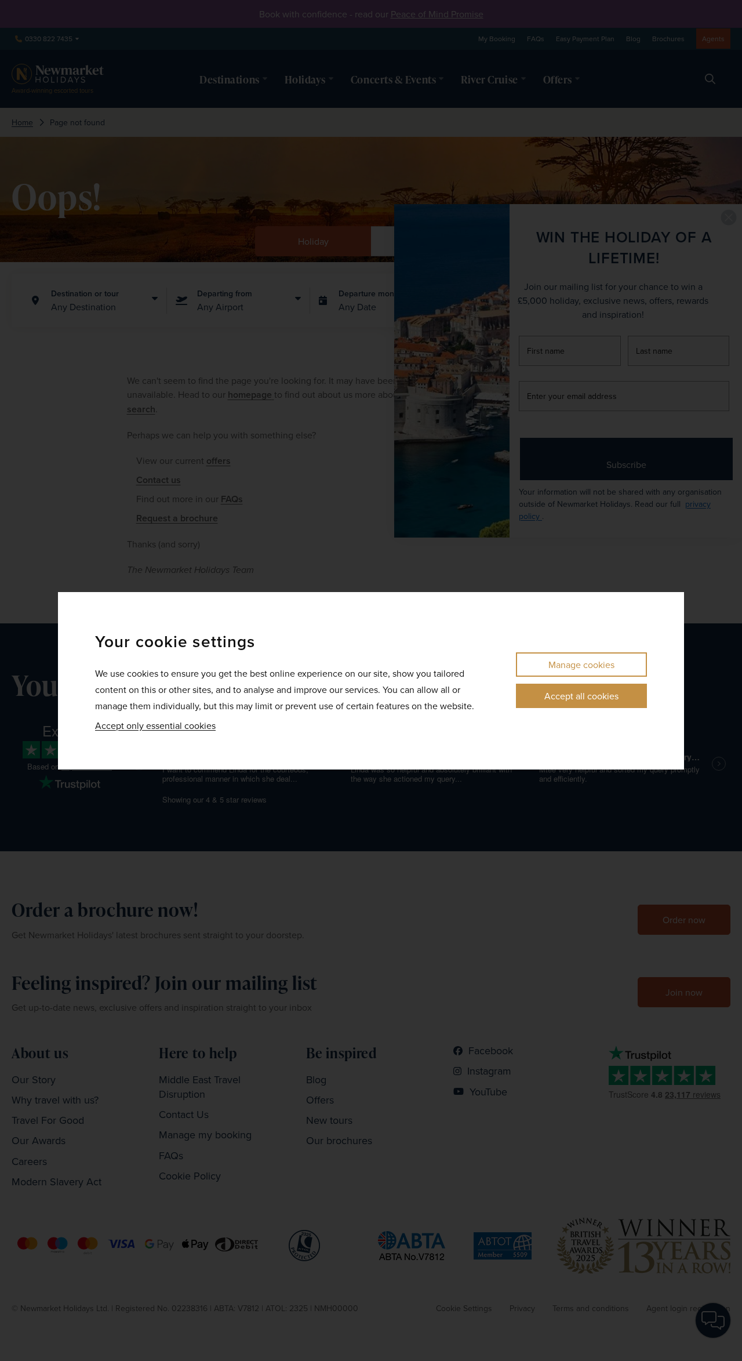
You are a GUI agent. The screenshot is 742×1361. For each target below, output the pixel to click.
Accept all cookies (581, 695)
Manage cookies (581, 664)
